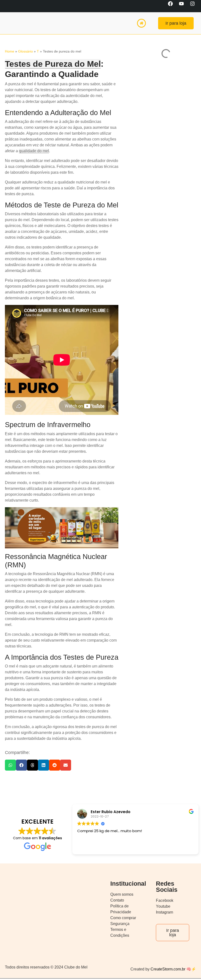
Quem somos (121, 894)
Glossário (25, 51)
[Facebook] (173, 6)
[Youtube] (184, 6)
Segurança (119, 924)
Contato (117, 900)
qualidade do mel (34, 151)
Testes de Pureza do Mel (53, 63)
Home (9, 51)
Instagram (164, 912)
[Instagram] (195, 6)
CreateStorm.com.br (167, 969)
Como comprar (123, 918)
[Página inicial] (141, 23)
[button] (10, 765)
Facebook (164, 900)
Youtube (163, 906)
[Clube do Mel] (18, 23)
